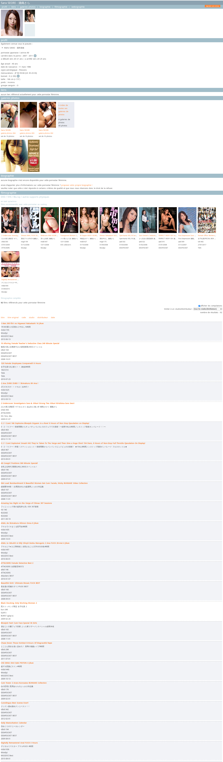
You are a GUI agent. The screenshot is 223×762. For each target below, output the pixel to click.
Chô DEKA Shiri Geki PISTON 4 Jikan (17, 663)
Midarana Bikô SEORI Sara (50, 235)
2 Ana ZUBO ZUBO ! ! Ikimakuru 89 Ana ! (19, 383)
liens (13, 6)
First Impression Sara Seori (188, 235)
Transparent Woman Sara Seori (71, 235)
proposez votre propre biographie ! (76, 185)
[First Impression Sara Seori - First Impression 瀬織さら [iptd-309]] (187, 232)
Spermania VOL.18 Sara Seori (130, 235)
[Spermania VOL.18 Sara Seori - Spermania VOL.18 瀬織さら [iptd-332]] (128, 232)
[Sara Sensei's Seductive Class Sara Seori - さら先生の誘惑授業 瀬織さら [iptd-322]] (147, 232)
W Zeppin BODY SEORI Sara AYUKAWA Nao (96, 235)
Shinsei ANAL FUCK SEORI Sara (32, 235)
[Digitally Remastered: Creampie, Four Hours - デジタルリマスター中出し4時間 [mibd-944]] (10, 276)
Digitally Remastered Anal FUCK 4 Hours (19, 743)
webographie (78, 6)
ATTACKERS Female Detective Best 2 (17, 563)
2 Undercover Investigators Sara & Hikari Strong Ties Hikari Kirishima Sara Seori (37, 403)
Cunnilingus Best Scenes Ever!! (14, 703)
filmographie (61, 6)
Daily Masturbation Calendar (14, 723)
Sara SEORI (8, 131)
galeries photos (27, 6)
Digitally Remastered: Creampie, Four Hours (17, 279)
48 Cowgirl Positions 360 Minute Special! (19, 463)
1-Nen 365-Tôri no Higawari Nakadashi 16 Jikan (22, 323)
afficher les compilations (211, 305)
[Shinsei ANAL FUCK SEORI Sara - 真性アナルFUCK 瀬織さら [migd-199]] (30, 232)
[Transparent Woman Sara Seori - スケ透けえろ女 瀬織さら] (69, 232)
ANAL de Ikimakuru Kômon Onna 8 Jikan (19, 523)
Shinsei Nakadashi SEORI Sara (111, 235)
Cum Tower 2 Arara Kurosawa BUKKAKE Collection (24, 683)
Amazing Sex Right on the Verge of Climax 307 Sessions (26, 503)
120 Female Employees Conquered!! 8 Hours (21, 363)
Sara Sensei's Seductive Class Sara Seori (154, 235)
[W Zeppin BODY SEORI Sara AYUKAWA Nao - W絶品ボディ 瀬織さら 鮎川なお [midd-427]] (88, 232)
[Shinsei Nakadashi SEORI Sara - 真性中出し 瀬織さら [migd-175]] (108, 232)
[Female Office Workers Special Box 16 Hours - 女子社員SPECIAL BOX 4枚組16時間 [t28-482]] (206, 232)
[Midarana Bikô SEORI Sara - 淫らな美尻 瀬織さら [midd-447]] (49, 232)
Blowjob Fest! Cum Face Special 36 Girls (19, 623)
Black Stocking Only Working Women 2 (19, 603)
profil (4, 6)
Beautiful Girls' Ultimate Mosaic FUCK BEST (20, 583)
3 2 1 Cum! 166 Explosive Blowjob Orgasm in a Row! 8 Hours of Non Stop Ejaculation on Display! (45, 423)
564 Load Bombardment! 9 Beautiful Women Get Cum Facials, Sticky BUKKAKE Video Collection (44, 483)
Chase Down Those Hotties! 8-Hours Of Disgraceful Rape (26, 643)
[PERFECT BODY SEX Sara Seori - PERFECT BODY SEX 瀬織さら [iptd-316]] (167, 232)
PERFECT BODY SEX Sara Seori (170, 235)
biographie (45, 6)
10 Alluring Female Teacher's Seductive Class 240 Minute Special (30, 343)
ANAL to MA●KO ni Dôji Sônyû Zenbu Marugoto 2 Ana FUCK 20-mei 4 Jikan (35, 543)
